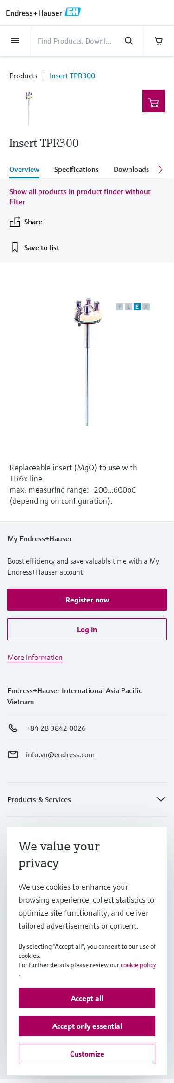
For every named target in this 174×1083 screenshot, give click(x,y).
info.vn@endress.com (60, 754)
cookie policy (138, 965)
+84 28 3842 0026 (56, 728)
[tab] (28, 170)
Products (23, 75)
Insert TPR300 (72, 75)
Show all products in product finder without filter (80, 196)
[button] (87, 600)
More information (35, 657)
